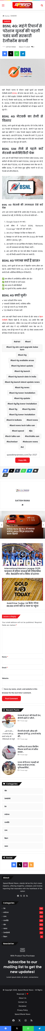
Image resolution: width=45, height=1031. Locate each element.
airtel (17, 341)
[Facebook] (4, 471)
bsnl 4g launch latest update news (23, 382)
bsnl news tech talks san (23, 425)
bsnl (28, 341)
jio (31, 430)
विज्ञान (5, 937)
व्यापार (5, 929)
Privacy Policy (22, 1010)
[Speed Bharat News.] (22, 5)
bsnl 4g (22, 355)
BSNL (15, 93)
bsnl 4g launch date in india (23, 376)
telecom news (31, 441)
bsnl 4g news (22, 387)
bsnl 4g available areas (23, 360)
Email (5, 668)
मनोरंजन (6, 912)
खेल (4, 925)
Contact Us (22, 1002)
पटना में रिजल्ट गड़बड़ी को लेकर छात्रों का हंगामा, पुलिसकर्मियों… (28, 765)
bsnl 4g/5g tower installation (23, 403)
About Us (22, 998)
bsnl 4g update (23, 398)
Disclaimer (22, 1006)
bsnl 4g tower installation (22, 393)
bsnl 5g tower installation (22, 414)
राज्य (4, 916)
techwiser (13, 441)
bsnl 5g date (30, 409)
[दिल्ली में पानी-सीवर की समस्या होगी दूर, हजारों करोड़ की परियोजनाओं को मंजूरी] (9, 737)
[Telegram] (28, 471)
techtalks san (32, 436)
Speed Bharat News (22, 1014)
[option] (22, 525)
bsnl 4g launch (23, 371)
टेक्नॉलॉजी (13, 16)
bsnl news (33, 420)
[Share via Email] (34, 471)
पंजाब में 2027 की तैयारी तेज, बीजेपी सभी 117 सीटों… (29, 716)
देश (4, 908)
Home (6, 16)
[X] (10, 471)
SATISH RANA (11, 47)
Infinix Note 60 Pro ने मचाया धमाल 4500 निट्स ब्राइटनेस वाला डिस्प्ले (21, 531)
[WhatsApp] (22, 471)
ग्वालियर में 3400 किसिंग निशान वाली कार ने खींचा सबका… (28, 749)
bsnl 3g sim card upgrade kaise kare (23, 348)
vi (23, 447)
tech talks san (13, 436)
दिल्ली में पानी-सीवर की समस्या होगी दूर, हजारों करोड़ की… (29, 734)
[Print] (4, 475)
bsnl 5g (13, 409)
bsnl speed (18, 430)
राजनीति (5, 920)
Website (5, 678)
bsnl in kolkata (15, 420)
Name (5, 657)
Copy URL (22, 460)
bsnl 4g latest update (22, 365)
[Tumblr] (16, 471)
